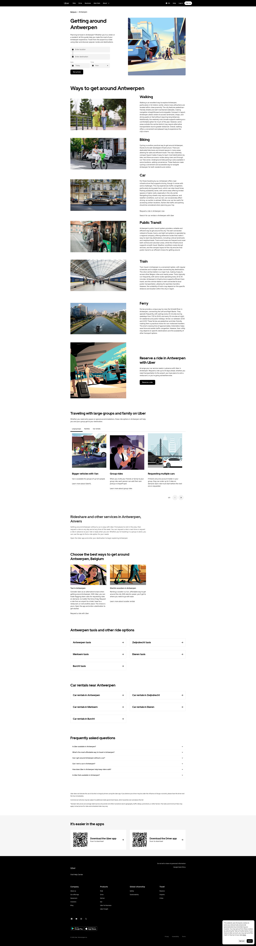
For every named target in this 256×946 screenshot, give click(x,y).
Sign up (188, 3)
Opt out (241, 941)
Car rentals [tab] (96, 429)
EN (169, 3)
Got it (250, 941)
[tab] (103, 428)
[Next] (181, 497)
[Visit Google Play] (77, 929)
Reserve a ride (147, 382)
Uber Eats (97, 3)
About (105, 3)
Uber (66, 3)
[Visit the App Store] (90, 928)
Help (174, 3)
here (244, 935)
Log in (181, 3)
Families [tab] (87, 429)
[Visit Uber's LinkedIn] (71, 918)
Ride (74, 3)
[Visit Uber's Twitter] (86, 918)
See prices (77, 72)
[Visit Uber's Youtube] (76, 918)
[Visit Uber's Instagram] (81, 918)
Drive (80, 3)
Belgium (73, 12)
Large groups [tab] (76, 429)
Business (88, 3)
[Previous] (175, 497)
